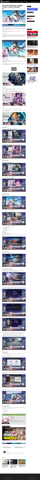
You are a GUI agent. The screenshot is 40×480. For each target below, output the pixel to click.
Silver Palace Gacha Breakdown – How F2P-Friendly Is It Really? (32, 56)
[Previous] (13, 38)
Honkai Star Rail (5, 441)
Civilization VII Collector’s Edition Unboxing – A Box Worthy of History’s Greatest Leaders (32, 64)
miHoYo (11, 441)
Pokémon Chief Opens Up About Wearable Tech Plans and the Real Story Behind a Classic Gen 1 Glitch (5, 466)
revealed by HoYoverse (7, 353)
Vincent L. (5, 8)
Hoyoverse (9, 441)
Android (11, 8)
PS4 (15, 8)
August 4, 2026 (28, 57)
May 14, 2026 (28, 83)
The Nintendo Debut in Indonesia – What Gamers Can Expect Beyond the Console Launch (31, 38)
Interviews (17, 1)
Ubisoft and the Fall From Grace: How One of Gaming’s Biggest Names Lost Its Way (32, 73)
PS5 (16, 8)
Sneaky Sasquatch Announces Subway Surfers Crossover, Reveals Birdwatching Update (22, 466)
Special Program (9, 31)
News (11, 1)
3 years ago (8, 8)
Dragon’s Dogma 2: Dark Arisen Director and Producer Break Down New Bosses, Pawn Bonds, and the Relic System (14, 36)
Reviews (14, 1)
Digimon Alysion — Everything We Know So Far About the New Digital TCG (32, 82)
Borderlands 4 (26, 1)
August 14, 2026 (28, 39)
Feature (28, 35)
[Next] (14, 38)
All (10, 8)
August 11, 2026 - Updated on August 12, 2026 (31, 48)
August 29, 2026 (12, 468)
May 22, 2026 (28, 74)
